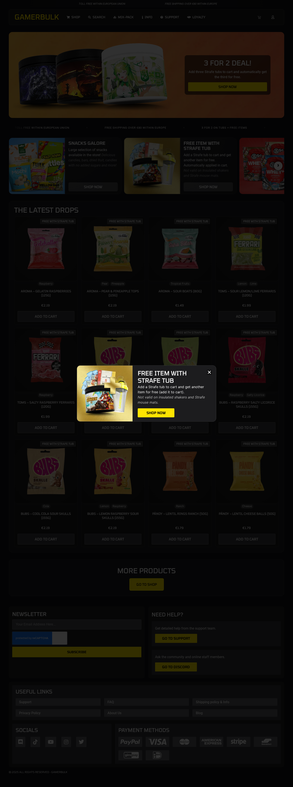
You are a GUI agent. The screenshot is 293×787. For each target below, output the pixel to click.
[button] (209, 372)
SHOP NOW (156, 413)
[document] (146, 393)
